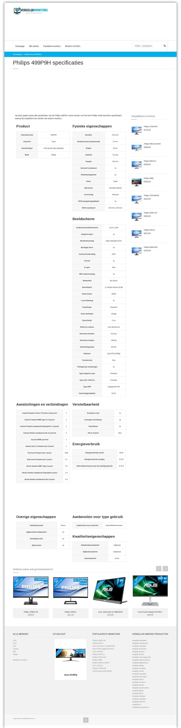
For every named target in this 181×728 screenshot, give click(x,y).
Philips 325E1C (149, 230)
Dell (14, 646)
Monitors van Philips (33, 54)
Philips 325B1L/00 (150, 213)
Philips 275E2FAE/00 (151, 195)
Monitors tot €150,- (73, 46)
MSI (14, 652)
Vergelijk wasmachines (140, 707)
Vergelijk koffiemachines (141, 660)
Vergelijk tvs (136, 704)
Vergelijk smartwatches (140, 688)
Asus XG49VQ (97, 652)
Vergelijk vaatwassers (140, 643)
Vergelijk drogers (138, 652)
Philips (15, 654)
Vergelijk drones (138, 654)
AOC (15, 640)
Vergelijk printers (138, 685)
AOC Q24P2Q (97, 665)
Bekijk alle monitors (20, 660)
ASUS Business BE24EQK (102, 671)
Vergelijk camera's (139, 682)
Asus (15, 643)
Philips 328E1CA (150, 161)
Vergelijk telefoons (138, 702)
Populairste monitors (52, 46)
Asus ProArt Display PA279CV (150, 612)
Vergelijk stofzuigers (139, 677)
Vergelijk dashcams (139, 649)
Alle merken (34, 46)
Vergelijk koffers (138, 679)
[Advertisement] (110, 21)
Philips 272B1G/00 (150, 127)
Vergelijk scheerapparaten (141, 657)
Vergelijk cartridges (139, 646)
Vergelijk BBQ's (138, 693)
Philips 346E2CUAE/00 (152, 144)
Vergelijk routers (138, 671)
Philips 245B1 (149, 178)
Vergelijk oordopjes (139, 699)
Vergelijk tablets (138, 691)
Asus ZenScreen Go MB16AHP (110, 612)
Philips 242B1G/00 (150, 247)
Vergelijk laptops (138, 665)
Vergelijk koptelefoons (140, 663)
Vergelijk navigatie (138, 668)
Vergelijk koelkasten (139, 640)
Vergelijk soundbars (139, 674)
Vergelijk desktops (138, 696)
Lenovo (15, 649)
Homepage (20, 46)
